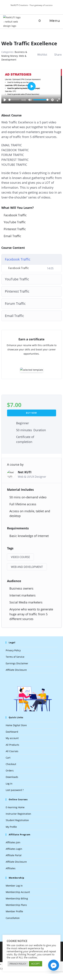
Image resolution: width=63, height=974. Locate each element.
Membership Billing (17, 898)
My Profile (11, 826)
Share (58, 54)
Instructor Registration (18, 813)
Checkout (11, 764)
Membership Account (18, 892)
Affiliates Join (13, 842)
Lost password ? (15, 790)
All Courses (12, 751)
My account (12, 738)
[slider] (13, 99)
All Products (12, 744)
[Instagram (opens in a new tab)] (35, 8)
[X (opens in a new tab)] (28, 8)
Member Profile (14, 911)
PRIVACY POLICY (18, 963)
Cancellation (13, 918)
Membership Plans (16, 905)
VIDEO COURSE (20, 557)
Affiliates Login (14, 848)
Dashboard (12, 731)
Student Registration (17, 820)
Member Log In (14, 885)
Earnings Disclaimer (17, 663)
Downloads (12, 777)
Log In (9, 783)
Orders (10, 770)
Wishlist (42, 54)
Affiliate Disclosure (16, 669)
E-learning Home (15, 807)
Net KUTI (24, 472)
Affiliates (10, 868)
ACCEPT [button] (35, 963)
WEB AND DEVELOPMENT (27, 567)
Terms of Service (15, 656)
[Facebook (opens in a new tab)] (32, 8)
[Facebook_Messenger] (53, 965)
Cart (8, 757)
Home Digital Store (16, 725)
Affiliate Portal (14, 855)
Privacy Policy (13, 650)
